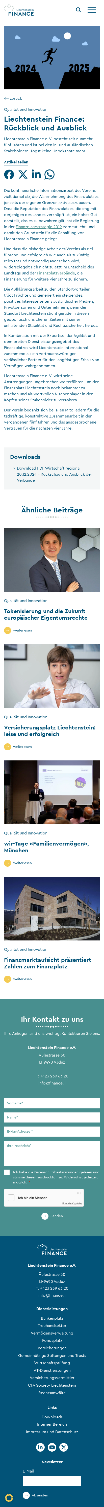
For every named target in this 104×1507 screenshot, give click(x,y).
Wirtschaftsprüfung (52, 1363)
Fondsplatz (52, 1341)
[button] (9, 1498)
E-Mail (28, 1471)
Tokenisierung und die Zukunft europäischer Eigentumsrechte (46, 614)
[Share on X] (23, 174)
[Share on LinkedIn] (36, 174)
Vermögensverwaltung (52, 1333)
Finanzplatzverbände (56, 273)
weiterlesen (22, 630)
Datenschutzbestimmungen (56, 1172)
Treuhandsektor (52, 1326)
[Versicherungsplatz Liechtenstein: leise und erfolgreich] (52, 676)
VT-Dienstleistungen (52, 1371)
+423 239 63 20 (54, 1076)
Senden (56, 1216)
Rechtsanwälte (52, 1393)
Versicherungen (52, 1348)
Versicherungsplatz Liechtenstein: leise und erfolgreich (49, 731)
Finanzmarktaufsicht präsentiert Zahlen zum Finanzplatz (47, 963)
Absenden (40, 1495)
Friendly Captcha (72, 1203)
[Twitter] (63, 1447)
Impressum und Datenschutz (52, 1432)
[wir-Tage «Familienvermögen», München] (52, 792)
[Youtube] (52, 1447)
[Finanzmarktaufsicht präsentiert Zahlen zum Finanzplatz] (52, 908)
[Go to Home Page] (19, 10)
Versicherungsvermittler (52, 1378)
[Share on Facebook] (9, 174)
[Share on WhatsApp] (49, 174)
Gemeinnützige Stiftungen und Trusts (52, 1356)
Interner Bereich (52, 1424)
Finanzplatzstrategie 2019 (39, 227)
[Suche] (78, 10)
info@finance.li (52, 1083)
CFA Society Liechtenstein (52, 1385)
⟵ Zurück (13, 98)
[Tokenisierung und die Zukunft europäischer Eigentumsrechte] (52, 560)
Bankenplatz (52, 1318)
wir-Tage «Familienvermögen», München (46, 847)
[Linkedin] (40, 1447)
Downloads (52, 1417)
